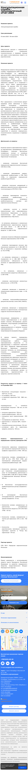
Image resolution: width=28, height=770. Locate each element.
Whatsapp (2, 663)
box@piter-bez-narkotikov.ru (14, 667)
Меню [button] (25, 2)
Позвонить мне (14, 602)
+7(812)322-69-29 (7, 659)
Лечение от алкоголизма (10, 622)
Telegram (12, 663)
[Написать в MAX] (21, 2)
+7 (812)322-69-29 (14, 1)
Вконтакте (7, 663)
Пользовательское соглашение (10, 761)
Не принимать (22, 764)
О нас (3, 613)
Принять (22, 767)
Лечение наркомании (8, 618)
